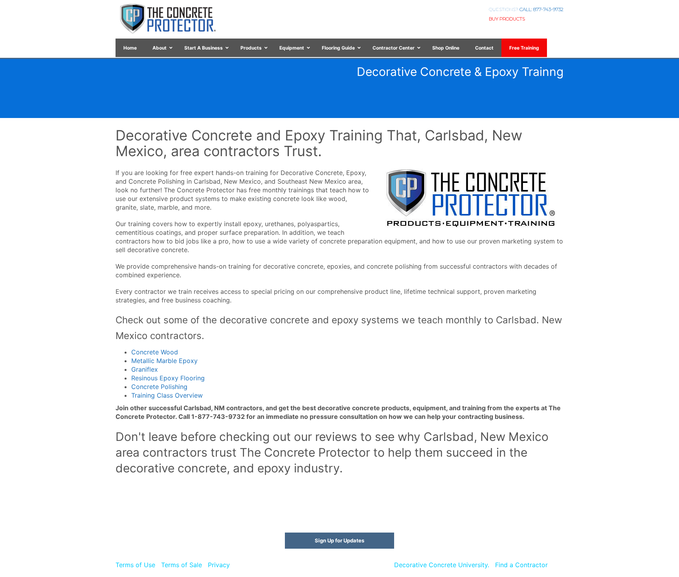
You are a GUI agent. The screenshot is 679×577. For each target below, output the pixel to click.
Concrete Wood (154, 352)
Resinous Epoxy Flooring (168, 378)
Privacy (219, 565)
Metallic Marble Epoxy (164, 361)
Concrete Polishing (159, 387)
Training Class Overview (167, 395)
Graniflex (144, 369)
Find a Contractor (521, 565)
